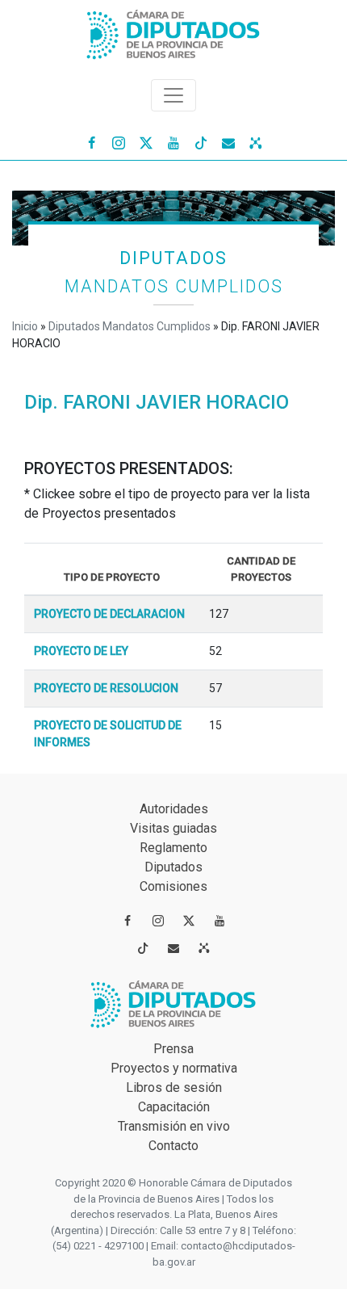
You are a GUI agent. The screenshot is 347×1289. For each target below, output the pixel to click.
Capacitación (174, 1107)
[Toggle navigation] (173, 95)
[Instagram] (119, 142)
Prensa (173, 1048)
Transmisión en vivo (174, 1126)
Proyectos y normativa (174, 1068)
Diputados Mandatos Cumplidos (129, 326)
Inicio (25, 326)
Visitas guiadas (173, 828)
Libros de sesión (174, 1087)
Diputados (173, 867)
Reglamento (173, 847)
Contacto (173, 1145)
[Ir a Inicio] (173, 31)
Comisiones (173, 886)
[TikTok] (201, 142)
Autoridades (174, 809)
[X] (146, 142)
